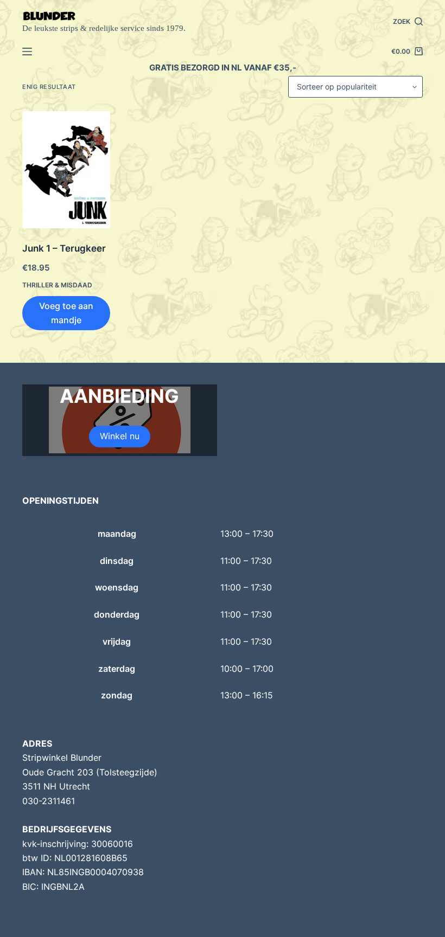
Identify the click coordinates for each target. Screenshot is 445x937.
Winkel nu (119, 436)
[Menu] (27, 51)
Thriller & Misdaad (57, 285)
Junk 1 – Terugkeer (64, 248)
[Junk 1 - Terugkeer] (66, 169)
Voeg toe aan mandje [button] (66, 312)
